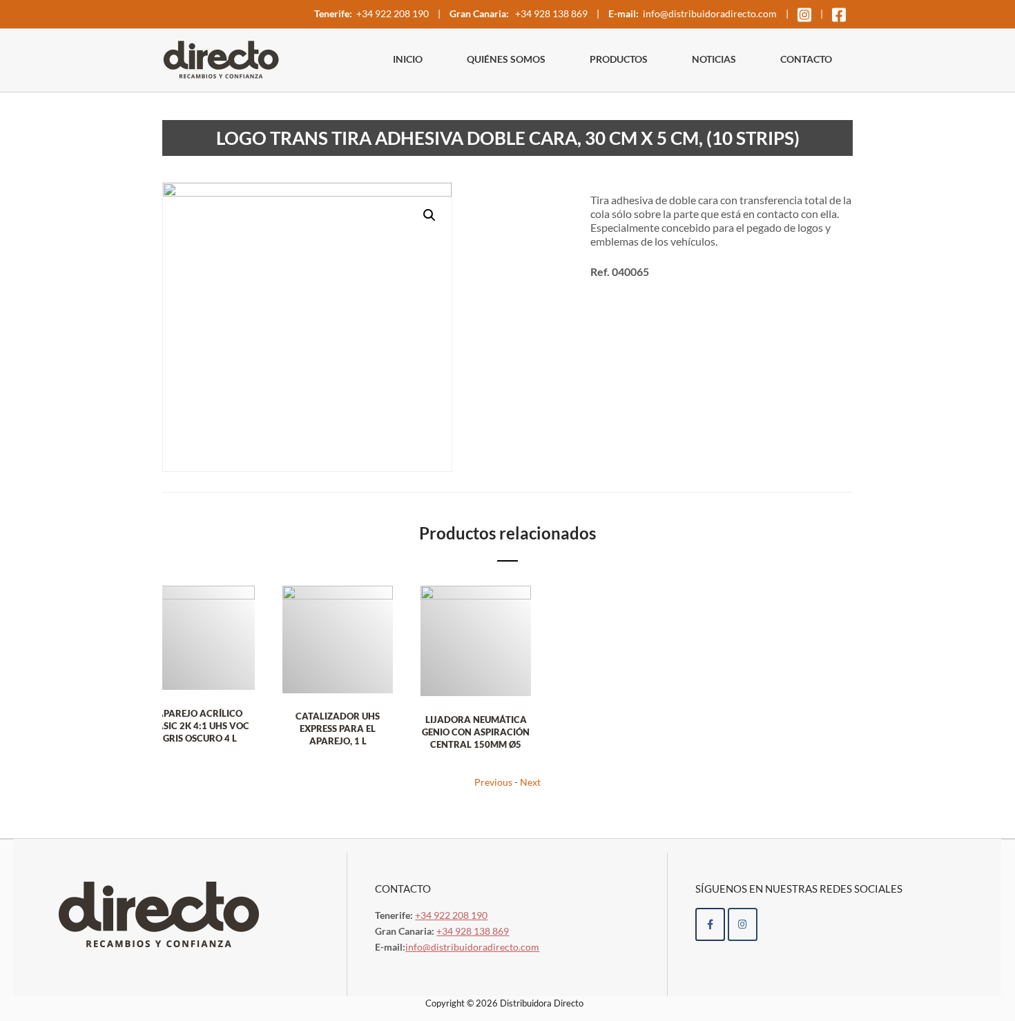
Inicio (408, 59)
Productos (619, 59)
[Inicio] (221, 57)
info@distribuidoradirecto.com (710, 13)
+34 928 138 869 (550, 13)
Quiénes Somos (506, 59)
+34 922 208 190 (392, 13)
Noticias (714, 59)
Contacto (806, 59)
